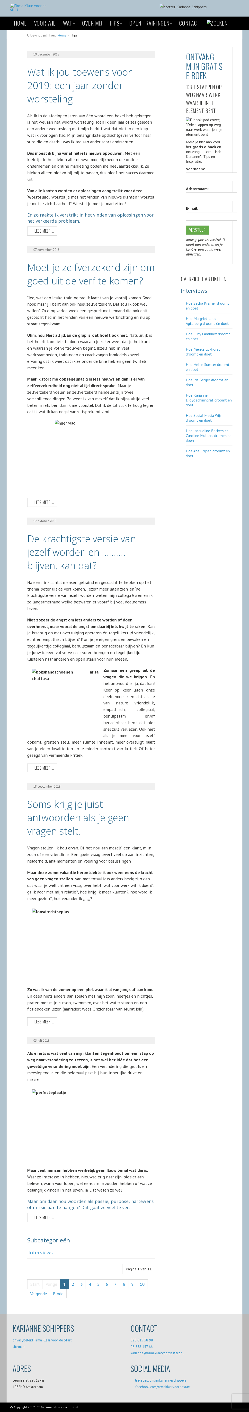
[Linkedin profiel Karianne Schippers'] (205, 479)
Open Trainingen (149, 23)
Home (20, 23)
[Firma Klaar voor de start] (31, 7)
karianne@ (139, 1353)
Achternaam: (197, 188)
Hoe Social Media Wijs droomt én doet (204, 418)
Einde (58, 1293)
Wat (67, 23)
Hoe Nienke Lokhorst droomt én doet (203, 351)
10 (142, 1284)
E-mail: (192, 208)
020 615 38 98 (142, 1340)
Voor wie (45, 23)
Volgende (38, 1293)
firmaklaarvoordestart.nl (165, 1353)
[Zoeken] (217, 23)
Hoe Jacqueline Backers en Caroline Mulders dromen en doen (208, 435)
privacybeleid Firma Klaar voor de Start (42, 1340)
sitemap (19, 1346)
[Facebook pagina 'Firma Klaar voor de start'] (194, 479)
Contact (189, 23)
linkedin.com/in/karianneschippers (161, 1380)
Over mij (92, 23)
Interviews (40, 1252)
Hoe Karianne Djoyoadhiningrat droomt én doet (209, 400)
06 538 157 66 (142, 1346)
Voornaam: (195, 168)
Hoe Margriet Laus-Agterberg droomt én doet (207, 321)
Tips (114, 23)
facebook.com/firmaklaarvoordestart (163, 1387)
